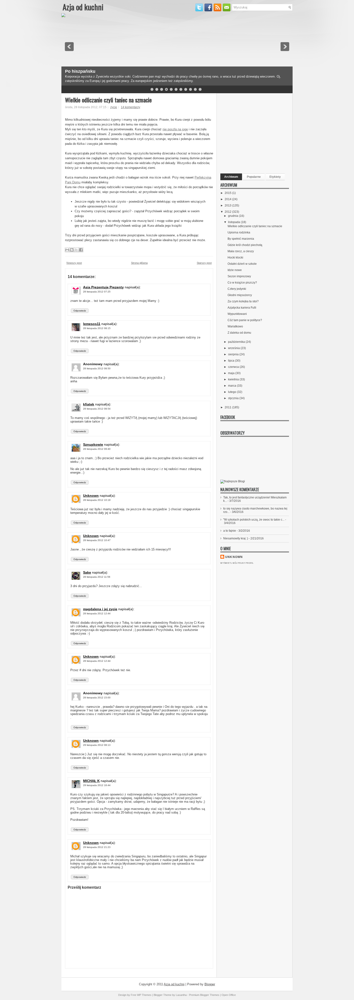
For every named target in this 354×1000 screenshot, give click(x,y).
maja (231, 373)
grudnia (233, 216)
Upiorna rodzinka (239, 232)
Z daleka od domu (239, 332)
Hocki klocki (235, 257)
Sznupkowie (93, 444)
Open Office (229, 994)
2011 (228, 407)
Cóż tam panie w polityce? (245, 320)
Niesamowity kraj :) (235, 538)
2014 (228, 199)
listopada (234, 222)
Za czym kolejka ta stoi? (243, 301)
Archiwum (231, 177)
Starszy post (204, 262)
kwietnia (234, 379)
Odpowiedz (79, 310)
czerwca (234, 367)
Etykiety (275, 177)
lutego (232, 392)
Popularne (254, 177)
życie (113, 107)
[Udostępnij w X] (76, 249)
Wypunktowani (237, 314)
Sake (87, 572)
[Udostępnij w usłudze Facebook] (81, 249)
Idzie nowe (235, 270)
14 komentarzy (130, 107)
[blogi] (232, 481)
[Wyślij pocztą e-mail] (67, 249)
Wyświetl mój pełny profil (237, 563)
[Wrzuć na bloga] (71, 249)
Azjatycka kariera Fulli (242, 307)
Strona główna (139, 262)
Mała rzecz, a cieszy (241, 251)
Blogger (209, 984)
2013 (228, 205)
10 (195, 89)
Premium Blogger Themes (204, 994)
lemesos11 (91, 324)
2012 (228, 211)
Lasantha (181, 994)
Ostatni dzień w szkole (242, 263)
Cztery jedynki (237, 289)
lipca (231, 360)
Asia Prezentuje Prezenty (103, 287)
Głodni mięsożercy (240, 295)
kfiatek (88, 404)
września (234, 348)
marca (232, 385)
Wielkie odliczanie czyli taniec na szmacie (108, 100)
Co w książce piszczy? (242, 282)
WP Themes (144, 994)
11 (200, 89)
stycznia (233, 398)
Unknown (91, 495)
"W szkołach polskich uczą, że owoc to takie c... (253, 519)
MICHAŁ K (91, 781)
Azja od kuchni (83, 7)
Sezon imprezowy (239, 276)
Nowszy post (74, 262)
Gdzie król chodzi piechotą (245, 245)
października (237, 342)
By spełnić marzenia (241, 238)
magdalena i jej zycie (100, 609)
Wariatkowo (235, 326)
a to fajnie (229, 530)
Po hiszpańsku (80, 71)
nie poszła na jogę (175, 129)
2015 (228, 193)
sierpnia (233, 354)
